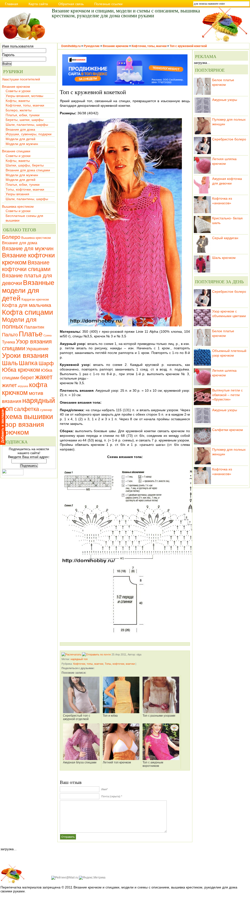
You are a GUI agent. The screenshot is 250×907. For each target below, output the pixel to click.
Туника (8, 342)
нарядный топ (79, 659)
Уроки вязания (25, 355)
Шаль (10, 363)
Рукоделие (92, 46)
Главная (11, 4)
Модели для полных (19, 323)
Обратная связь (71, 4)
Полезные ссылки (108, 4)
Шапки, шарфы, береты (25, 165)
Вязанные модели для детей (28, 290)
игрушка (23, 386)
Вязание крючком (16, 86)
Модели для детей (20, 139)
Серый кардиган (225, 238)
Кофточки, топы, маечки (25, 105)
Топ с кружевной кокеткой (188, 46)
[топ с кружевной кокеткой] (125, 222)
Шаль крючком (224, 258)
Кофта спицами (27, 312)
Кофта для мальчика (26, 305)
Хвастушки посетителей (21, 79)
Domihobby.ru (71, 46)
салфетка (26, 409)
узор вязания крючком (23, 428)
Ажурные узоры (224, 100)
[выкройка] (125, 600)
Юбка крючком (21, 370)
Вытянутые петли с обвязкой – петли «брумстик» (227, 394)
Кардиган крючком (35, 299)
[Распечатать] (71, 654)
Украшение (37, 348)
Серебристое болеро (229, 139)
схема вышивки (27, 416)
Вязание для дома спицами (28, 170)
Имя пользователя (17, 46)
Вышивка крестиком (18, 206)
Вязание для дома (20, 129)
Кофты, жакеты (18, 101)
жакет (43, 377)
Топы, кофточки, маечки (25, 189)
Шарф (46, 363)
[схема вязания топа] (125, 512)
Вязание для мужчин (27, 248)
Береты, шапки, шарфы (24, 120)
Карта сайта (38, 4)
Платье (30, 334)
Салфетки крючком (227, 430)
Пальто (10, 334)
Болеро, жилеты (18, 110)
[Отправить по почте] (96, 654)
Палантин (34, 327)
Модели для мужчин (22, 144)
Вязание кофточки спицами (26, 265)
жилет (9, 385)
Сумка (47, 335)
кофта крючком (24, 388)
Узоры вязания (17, 194)
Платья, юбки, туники (23, 115)
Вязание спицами (16, 151)
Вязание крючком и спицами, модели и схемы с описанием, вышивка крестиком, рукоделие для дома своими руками (126, 13)
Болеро (11, 237)
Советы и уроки (18, 91)
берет (27, 377)
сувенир (46, 410)
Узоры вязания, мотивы (24, 96)
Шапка (28, 363)
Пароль (8, 55)
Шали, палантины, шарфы (27, 125)
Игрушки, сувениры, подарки (29, 134)
